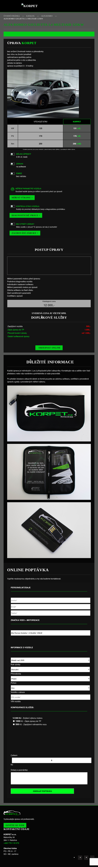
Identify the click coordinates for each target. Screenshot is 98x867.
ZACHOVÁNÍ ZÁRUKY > (25, 233)
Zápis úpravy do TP (16, 329)
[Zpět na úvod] (30, 6)
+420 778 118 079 (11, 843)
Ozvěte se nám (15, 825)
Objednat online (50, 348)
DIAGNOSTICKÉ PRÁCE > (26, 215)
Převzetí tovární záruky (17, 333)
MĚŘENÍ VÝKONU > (22, 197)
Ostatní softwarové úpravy (18, 336)
